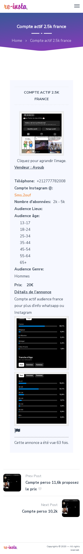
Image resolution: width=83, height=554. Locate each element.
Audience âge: (27, 215)
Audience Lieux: (28, 208)
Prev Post (33, 476)
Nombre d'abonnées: (32, 201)
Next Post (49, 504)
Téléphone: (24, 181)
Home (17, 40)
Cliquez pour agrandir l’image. (41, 160)
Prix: (18, 285)
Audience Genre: (29, 269)
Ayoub (38, 167)
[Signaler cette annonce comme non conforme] (17, 431)
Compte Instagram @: (33, 188)
